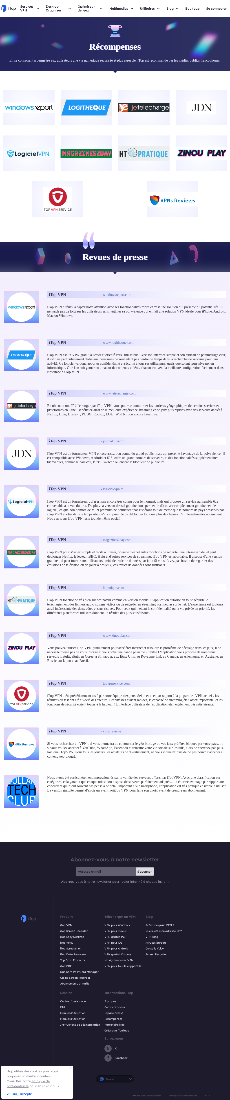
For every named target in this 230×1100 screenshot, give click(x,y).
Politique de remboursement (147, 1095)
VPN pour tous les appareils (122, 966)
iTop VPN (66, 925)
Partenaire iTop (114, 1024)
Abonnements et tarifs (74, 983)
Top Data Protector (72, 960)
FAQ (62, 1007)
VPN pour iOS (113, 942)
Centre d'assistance (73, 1001)
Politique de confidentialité (183, 1095)
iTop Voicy (66, 942)
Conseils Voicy (155, 948)
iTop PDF (66, 966)
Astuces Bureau (156, 942)
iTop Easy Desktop (72, 936)
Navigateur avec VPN (118, 960)
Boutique (192, 9)
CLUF (207, 1095)
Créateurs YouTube (116, 1030)
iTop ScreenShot (70, 948)
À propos (110, 1001)
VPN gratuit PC (114, 936)
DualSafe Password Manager (79, 972)
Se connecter (216, 9)
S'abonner (144, 871)
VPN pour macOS (115, 931)
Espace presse (113, 1013)
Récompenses (113, 1018)
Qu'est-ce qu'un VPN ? (160, 925)
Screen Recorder (156, 954)
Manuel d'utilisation (72, 1013)
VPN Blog (152, 936)
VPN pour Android (116, 948)
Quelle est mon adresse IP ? (164, 931)
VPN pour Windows (117, 925)
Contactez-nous (114, 1007)
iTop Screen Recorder (74, 931)
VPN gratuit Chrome (117, 954)
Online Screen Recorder (75, 977)
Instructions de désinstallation (80, 1024)
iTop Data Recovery (73, 954)
